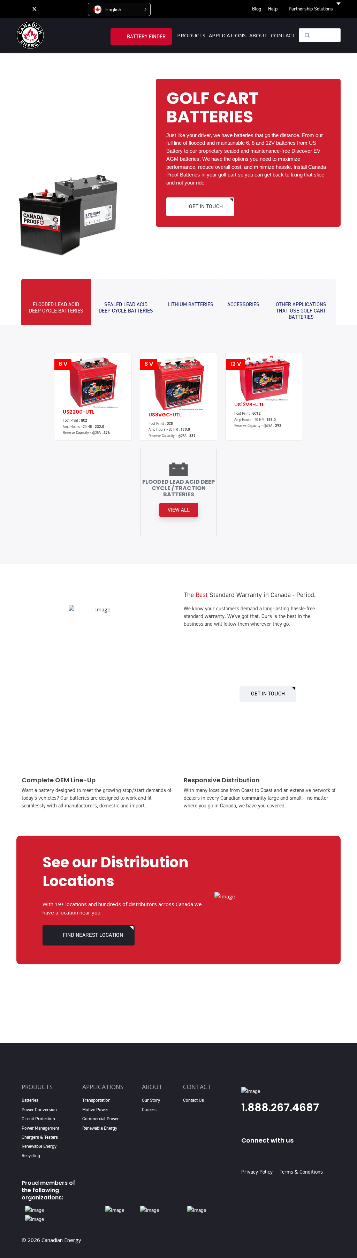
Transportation (96, 1100)
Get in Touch (268, 693)
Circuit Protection (38, 1119)
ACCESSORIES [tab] (243, 304)
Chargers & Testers (40, 1137)
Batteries (30, 1100)
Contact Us (193, 1100)
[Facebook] (20, 8)
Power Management (40, 1128)
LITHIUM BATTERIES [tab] (190, 304)
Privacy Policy (258, 1171)
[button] (119, 9)
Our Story (151, 1100)
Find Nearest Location (93, 935)
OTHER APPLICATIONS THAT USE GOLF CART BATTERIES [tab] (301, 311)
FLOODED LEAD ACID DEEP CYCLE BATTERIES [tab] (56, 307)
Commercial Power (100, 1119)
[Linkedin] (64, 8)
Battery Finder (146, 36)
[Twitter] (34, 8)
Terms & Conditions (301, 1171)
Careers (149, 1110)
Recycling (31, 1156)
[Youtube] (49, 8)
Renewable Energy (39, 1146)
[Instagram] (79, 8)
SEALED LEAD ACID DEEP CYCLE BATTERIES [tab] (126, 307)
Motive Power (95, 1110)
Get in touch (206, 206)
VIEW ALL (179, 509)
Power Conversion (39, 1110)
